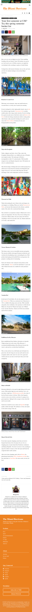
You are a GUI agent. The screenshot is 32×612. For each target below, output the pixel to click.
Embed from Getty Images (6, 76)
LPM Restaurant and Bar (18, 393)
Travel (15, 18)
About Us (5, 543)
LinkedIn (6, 576)
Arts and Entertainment (8, 535)
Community (11, 18)
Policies (4, 558)
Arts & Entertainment (9, 16)
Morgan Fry (5, 28)
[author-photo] (16, 492)
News (4, 531)
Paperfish (22, 404)
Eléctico (23, 454)
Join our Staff (6, 556)
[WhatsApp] (13, 32)
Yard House (13, 458)
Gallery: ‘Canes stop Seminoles (23, 478)
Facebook (7, 568)
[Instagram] (25, 13)
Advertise (5, 554)
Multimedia (5, 541)
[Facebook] (22, 13)
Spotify (6, 578)
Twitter (6, 572)
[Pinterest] (9, 32)
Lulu (29, 109)
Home (2, 16)
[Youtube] (29, 13)
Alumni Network (16, 594)
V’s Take (5, 539)
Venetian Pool (6, 301)
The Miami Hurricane (13, 519)
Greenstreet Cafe (19, 111)
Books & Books (10, 120)
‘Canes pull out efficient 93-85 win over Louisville (8, 479)
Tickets (11, 264)
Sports (4, 533)
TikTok (6, 574)
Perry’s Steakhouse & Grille (20, 456)
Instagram (6, 570)
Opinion (4, 537)
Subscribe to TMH (16, 590)
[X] (27, 13)
